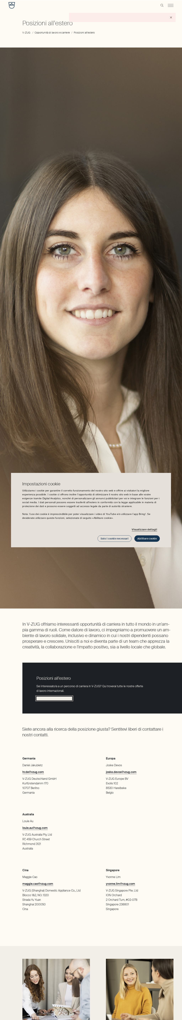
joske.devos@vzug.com (121, 772)
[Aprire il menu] (170, 5)
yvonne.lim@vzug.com (120, 884)
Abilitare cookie (147, 538)
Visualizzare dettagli (144, 529)
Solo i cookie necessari (115, 538)
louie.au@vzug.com (35, 828)
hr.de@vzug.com (33, 772)
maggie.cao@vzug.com (37, 884)
